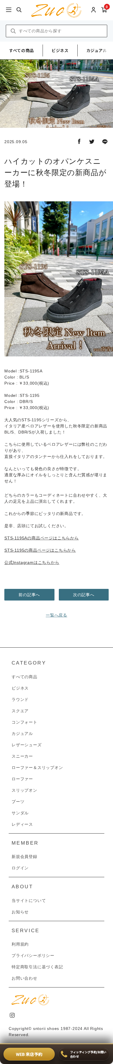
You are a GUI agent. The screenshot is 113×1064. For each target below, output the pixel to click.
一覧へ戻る (56, 615)
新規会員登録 (24, 856)
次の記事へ (83, 594)
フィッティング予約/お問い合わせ (88, 1054)
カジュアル (96, 50)
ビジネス (60, 50)
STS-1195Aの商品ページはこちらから (41, 538)
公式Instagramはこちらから (31, 562)
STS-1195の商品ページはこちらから (40, 550)
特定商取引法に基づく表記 (37, 966)
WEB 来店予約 (29, 1054)
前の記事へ (29, 594)
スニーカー (22, 756)
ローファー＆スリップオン (37, 767)
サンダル (20, 813)
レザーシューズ (27, 745)
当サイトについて (29, 900)
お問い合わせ (24, 978)
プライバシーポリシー (33, 955)
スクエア (20, 710)
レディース (22, 824)
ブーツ (18, 801)
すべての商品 (21, 50)
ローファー (22, 779)
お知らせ (20, 912)
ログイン (20, 868)
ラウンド (20, 699)
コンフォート (24, 722)
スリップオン (24, 790)
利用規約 (20, 944)
